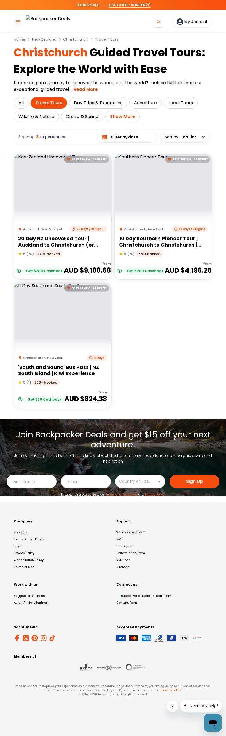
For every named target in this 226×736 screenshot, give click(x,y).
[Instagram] (43, 638)
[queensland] (136, 667)
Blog (17, 546)
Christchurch (75, 39)
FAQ (119, 539)
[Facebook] (17, 638)
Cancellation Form (130, 553)
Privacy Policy (155, 495)
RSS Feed (123, 560)
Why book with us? (130, 532)
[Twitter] (26, 638)
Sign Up (194, 481)
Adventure (145, 103)
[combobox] (136, 481)
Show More (122, 116)
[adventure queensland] (109, 667)
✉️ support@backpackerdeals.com (143, 595)
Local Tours (180, 103)
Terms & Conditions (29, 539)
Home (19, 39)
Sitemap (122, 567)
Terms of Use (24, 567)
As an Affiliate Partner (30, 602)
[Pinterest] (34, 638)
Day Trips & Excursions (98, 103)
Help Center (125, 546)
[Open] (159, 481)
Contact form (126, 602)
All (21, 103)
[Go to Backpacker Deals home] (48, 21)
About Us (21, 532)
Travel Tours (107, 39)
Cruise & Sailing (82, 116)
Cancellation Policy (29, 560)
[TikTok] (52, 638)
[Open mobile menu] (18, 21)
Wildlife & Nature (36, 116)
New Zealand (44, 39)
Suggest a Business (29, 595)
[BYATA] (86, 667)
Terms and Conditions (122, 495)
